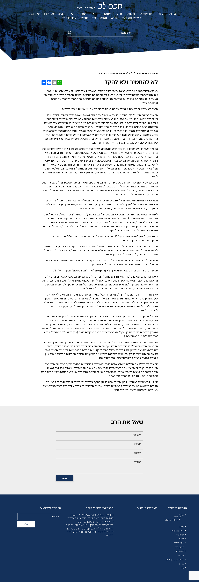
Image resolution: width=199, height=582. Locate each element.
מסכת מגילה (171, 519)
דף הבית (154, 73)
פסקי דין (49, 13)
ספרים (84, 18)
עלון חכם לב (69, 18)
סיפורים (130, 13)
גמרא (114, 18)
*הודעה (137, 462)
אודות (172, 13)
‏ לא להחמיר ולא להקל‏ (137, 73)
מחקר (118, 13)
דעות (162, 13)
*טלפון (137, 453)
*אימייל (137, 444)
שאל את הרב (65, 13)
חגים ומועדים (146, 13)
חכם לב (99, 6)
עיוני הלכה (34, 13)
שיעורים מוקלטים (131, 18)
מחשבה (106, 13)
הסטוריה (82, 13)
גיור (94, 18)
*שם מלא (136, 435)
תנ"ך (94, 13)
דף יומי (177, 517)
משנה (103, 18)
